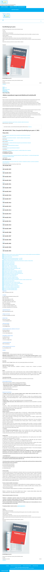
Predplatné (4, 84)
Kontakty (7, 565)
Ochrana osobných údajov (27, 565)
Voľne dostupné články (6, 89)
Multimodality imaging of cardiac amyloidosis (10, 284)
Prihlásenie (4, 13)
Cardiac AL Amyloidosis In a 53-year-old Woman (11, 255)
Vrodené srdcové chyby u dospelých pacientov (10, 277)
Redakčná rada (5, 90)
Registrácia (8, 13)
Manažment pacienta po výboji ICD (8, 269)
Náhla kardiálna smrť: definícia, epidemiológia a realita (11, 268)
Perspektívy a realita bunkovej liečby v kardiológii (11, 278)
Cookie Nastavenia (4, 570)
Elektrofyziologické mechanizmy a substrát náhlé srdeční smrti (13, 273)
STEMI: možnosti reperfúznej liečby (8, 264)
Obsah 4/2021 (5, 87)
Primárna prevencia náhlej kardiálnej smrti (9, 275)
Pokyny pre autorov (5, 91)
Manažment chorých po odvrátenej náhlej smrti (10, 274)
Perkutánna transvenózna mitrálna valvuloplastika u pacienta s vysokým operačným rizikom (17, 279)
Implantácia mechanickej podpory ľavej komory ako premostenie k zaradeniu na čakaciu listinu (18, 260)
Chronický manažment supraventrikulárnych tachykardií (11, 147)
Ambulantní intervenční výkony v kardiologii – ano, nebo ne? (12, 270)
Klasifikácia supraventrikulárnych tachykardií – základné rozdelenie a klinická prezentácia (16, 137)
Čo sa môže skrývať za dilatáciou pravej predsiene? (11, 287)
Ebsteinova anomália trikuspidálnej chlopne (10, 288)
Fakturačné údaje (35, 565)
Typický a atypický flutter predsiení (8, 140)
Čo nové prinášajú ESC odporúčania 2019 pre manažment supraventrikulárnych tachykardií (16, 135)
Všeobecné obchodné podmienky (16, 565)
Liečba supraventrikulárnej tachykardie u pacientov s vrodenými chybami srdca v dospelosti (17, 150)
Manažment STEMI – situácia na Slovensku (10, 265)
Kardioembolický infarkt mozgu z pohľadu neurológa (11, 282)
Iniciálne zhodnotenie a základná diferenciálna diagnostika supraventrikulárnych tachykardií (17, 142)
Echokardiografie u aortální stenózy (9, 263)
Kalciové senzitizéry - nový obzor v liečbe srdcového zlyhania (12, 283)
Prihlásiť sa (30, 126)
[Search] (40, 21)
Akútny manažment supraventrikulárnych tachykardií (11, 145)
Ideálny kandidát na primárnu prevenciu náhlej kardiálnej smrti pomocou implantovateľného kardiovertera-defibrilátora (21, 254)
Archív (3, 88)
